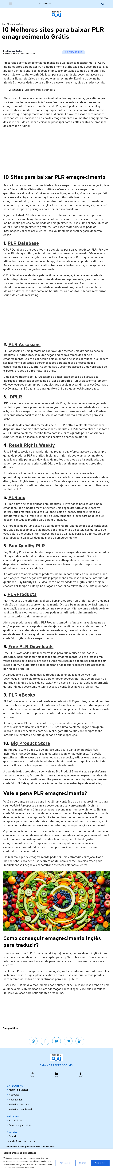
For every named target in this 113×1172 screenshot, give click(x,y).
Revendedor (16, 1099)
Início (4, 24)
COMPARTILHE (74, 52)
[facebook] (45, 1041)
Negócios (14, 1094)
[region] (56, 1160)
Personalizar (65, 1163)
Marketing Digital (18, 1090)
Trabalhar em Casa (15, 24)
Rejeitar (82, 1163)
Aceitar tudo (100, 1163)
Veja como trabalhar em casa (40, 90)
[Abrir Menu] (10, 3)
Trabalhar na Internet (20, 1109)
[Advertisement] (56, 149)
